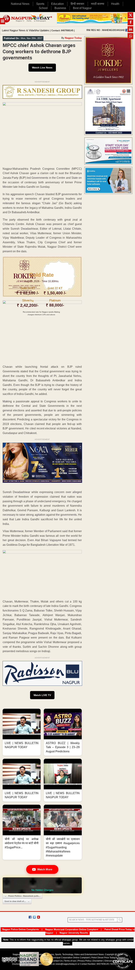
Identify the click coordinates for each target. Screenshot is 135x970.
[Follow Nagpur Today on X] (34, 917)
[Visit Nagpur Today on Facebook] (126, 30)
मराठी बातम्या (97, 3)
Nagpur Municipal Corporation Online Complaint (71, 929)
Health (115, 3)
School (43, 8)
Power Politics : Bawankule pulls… (22, 896)
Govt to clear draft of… (17, 901)
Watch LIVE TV (42, 695)
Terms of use (70, 961)
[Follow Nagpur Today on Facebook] (30, 917)
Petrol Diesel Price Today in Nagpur (108, 957)
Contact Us (57, 961)
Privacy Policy (84, 961)
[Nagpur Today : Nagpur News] (28, 19)
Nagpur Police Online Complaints (20, 929)
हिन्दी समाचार (77, 3)
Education (57, 3)
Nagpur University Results (74, 932)
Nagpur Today (73, 37)
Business (60, 8)
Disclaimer (98, 961)
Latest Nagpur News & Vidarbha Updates (25, 30)
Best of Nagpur (82, 8)
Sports (40, 3)
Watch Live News (42, 67)
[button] (22, 732)
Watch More (44, 869)
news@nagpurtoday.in (66, 964)
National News (20, 3)
